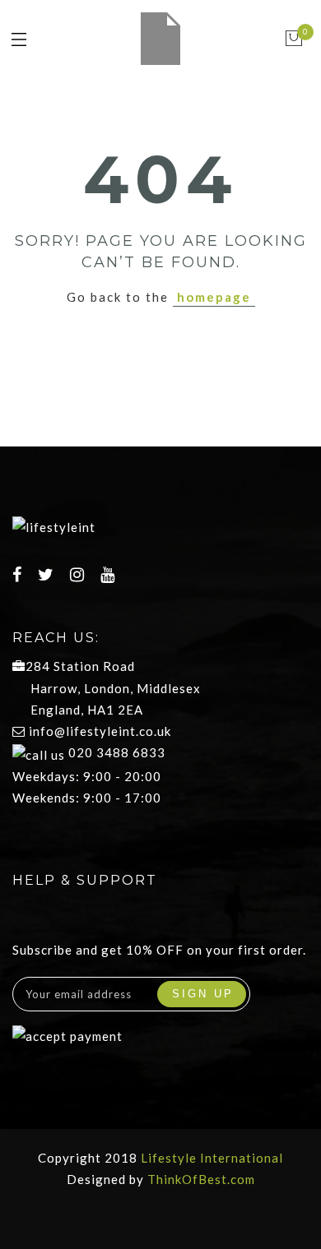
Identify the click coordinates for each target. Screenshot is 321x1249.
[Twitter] (48, 575)
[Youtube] (109, 575)
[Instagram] (79, 575)
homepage (214, 296)
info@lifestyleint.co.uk (100, 731)
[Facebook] (19, 575)
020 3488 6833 (115, 752)
